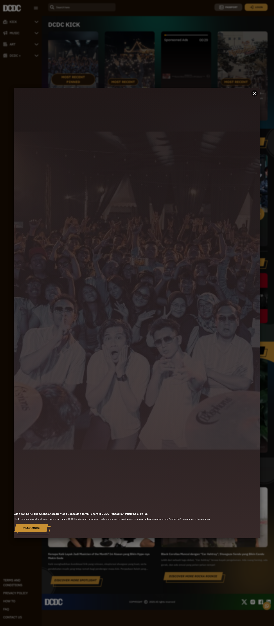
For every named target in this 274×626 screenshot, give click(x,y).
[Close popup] (255, 93)
